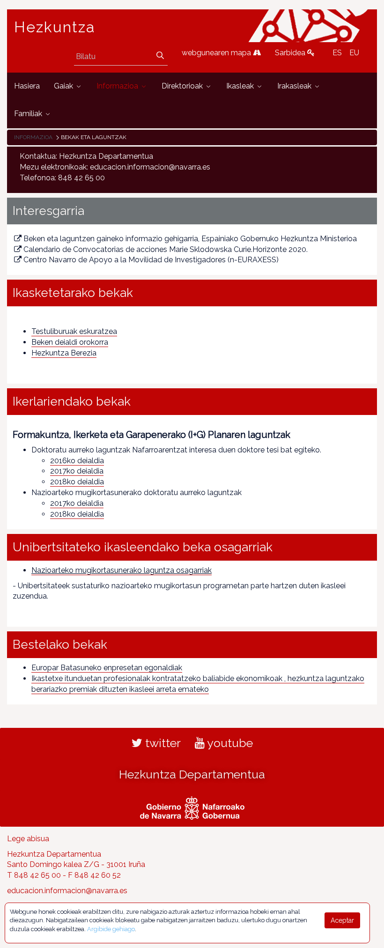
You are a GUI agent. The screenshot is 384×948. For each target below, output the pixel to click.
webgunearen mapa (217, 52)
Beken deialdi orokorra (69, 342)
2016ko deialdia (77, 460)
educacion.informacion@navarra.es (67, 890)
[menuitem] (27, 86)
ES (337, 52)
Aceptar (342, 920)
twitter (161, 743)
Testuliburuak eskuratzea (74, 331)
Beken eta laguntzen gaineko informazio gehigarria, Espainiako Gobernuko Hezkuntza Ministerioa (190, 238)
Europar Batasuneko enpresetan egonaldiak (106, 667)
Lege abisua (28, 838)
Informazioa (33, 137)
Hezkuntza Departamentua (192, 774)
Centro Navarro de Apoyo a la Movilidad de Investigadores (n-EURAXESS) (151, 259)
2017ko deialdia (76, 471)
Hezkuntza (55, 27)
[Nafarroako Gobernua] (192, 807)
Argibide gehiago (111, 929)
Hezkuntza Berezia (63, 352)
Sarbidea (291, 52)
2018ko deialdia (77, 481)
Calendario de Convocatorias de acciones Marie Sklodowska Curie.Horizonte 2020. (165, 249)
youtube (229, 743)
